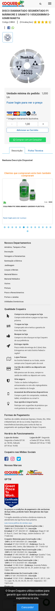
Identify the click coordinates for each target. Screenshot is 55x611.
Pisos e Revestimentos (14, 293)
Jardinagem (9, 265)
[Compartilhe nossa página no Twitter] (19, 460)
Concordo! (27, 607)
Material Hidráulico (12, 279)
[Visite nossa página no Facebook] (6, 460)
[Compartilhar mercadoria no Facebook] (8, 28)
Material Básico (10, 274)
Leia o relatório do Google (24, 388)
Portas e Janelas (11, 297)
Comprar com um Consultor (28, 140)
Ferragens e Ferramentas (14, 256)
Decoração (8, 252)
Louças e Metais (11, 270)
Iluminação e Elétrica (13, 261)
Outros (7, 284)
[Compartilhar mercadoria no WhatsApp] (12, 28)
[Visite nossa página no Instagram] (13, 460)
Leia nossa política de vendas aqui (18, 523)
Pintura (7, 288)
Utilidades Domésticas (14, 302)
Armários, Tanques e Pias (15, 247)
